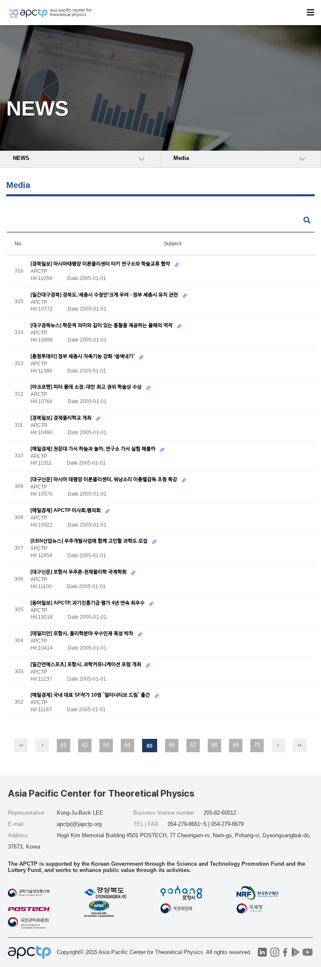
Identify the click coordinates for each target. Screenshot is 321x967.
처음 (21, 745)
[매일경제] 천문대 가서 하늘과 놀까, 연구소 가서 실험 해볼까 (94, 449)
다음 (278, 745)
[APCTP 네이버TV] (295, 952)
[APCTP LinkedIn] (262, 952)
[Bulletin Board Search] (307, 220)
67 (193, 745)
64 (127, 745)
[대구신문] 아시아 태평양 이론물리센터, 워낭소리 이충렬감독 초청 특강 (104, 479)
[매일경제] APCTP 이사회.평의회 (66, 510)
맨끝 (299, 745)
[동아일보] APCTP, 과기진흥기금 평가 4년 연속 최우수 (88, 603)
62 (85, 745)
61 (63, 745)
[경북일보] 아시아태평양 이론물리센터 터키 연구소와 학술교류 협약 (101, 264)
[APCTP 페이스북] (285, 952)
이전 (42, 745)
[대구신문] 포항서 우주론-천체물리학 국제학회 (79, 572)
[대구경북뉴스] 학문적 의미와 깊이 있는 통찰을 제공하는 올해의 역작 (102, 325)
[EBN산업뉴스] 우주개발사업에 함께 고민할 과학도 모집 (90, 541)
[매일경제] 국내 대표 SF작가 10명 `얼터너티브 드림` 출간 (91, 695)
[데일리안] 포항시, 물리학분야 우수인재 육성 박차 (83, 633)
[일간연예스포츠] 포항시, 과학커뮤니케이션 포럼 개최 (87, 664)
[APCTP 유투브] (308, 952)
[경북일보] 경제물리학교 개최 (62, 418)
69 (236, 745)
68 (214, 745)
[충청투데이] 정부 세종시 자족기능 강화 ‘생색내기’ (83, 356)
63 (106, 745)
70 (257, 745)
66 (172, 745)
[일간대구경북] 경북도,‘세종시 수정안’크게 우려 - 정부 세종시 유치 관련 (105, 295)
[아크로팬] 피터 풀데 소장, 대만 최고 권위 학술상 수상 (87, 387)
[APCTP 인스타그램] (275, 952)
